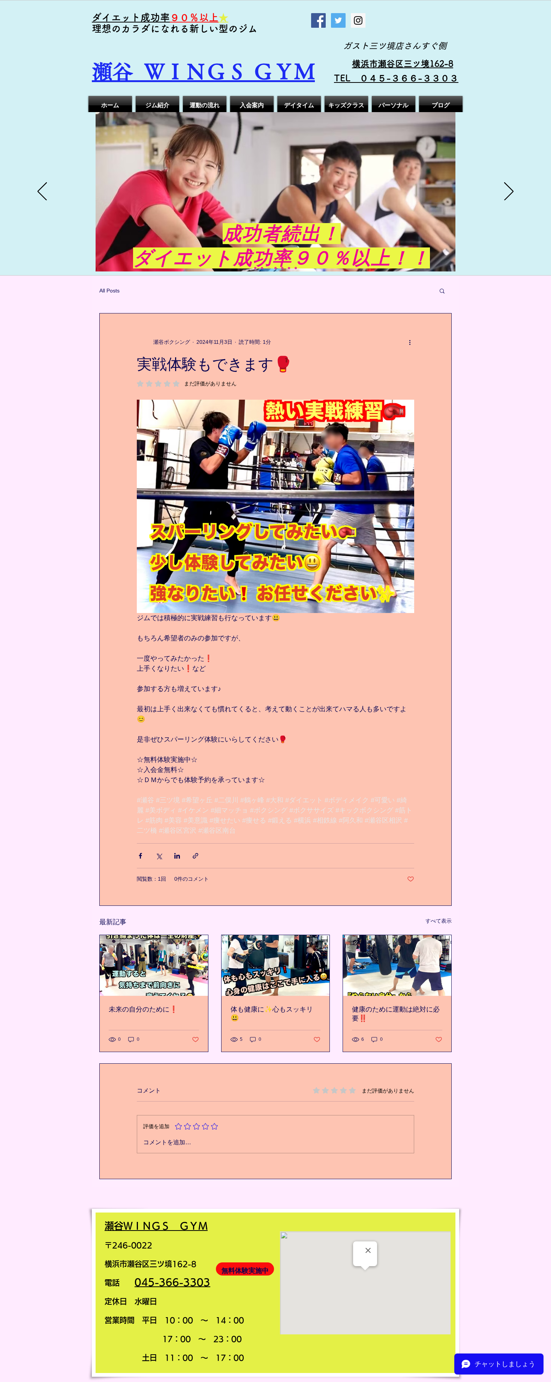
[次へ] (509, 192)
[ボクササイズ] (255, 268)
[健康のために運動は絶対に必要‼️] (397, 965)
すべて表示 (438, 921)
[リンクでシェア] (195, 855)
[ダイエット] (262, 268)
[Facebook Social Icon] (318, 20)
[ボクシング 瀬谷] (269, 268)
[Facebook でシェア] (140, 855)
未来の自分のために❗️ (143, 1009)
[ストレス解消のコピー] (289, 268)
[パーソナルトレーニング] (275, 268)
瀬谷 (118, 71)
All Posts (109, 291)
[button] (442, 291)
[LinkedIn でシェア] (177, 855)
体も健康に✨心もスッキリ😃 (272, 1014)
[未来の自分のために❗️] (154, 965)
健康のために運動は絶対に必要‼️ (396, 1014)
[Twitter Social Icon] (338, 20)
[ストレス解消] (282, 268)
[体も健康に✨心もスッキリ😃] (276, 965)
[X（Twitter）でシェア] (158, 855)
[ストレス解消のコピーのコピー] (296, 268)
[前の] (42, 192)
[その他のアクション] (409, 341)
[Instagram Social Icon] (358, 20)
